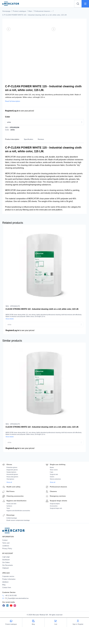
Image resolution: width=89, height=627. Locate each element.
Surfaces (9, 506)
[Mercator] (13, 530)
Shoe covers (54, 470)
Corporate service (8, 576)
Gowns (52, 477)
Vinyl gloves (10, 479)
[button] (8, 29)
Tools (8, 508)
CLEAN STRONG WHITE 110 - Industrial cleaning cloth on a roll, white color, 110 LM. (42, 309)
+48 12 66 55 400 (11, 595)
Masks (52, 467)
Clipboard (5, 568)
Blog (3, 585)
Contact (5, 540)
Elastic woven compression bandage (18, 520)
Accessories (53, 506)
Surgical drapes (55, 503)
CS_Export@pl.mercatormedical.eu (17, 598)
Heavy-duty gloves (12, 477)
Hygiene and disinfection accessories (18, 510)
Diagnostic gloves (12, 470)
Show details (10, 319)
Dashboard (6, 560)
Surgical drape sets (56, 508)
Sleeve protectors (55, 479)
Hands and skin (11, 503)
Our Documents (7, 565)
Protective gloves (11, 467)
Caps (51, 472)
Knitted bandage (11, 518)
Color (7, 117)
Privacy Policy (7, 548)
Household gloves (12, 474)
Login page (6, 557)
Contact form (6, 587)
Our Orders (6, 562)
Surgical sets (54, 474)
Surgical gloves (11, 472)
